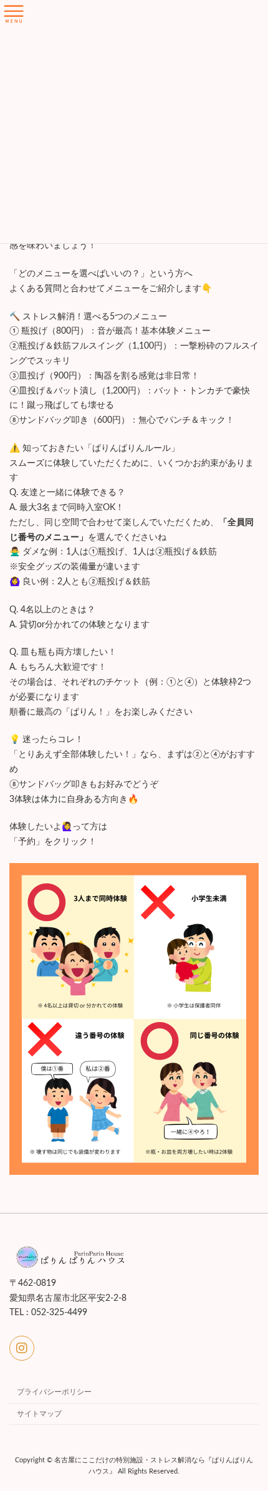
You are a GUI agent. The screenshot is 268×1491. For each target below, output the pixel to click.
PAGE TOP (248, 1432)
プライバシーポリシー (54, 1392)
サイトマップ (39, 1413)
